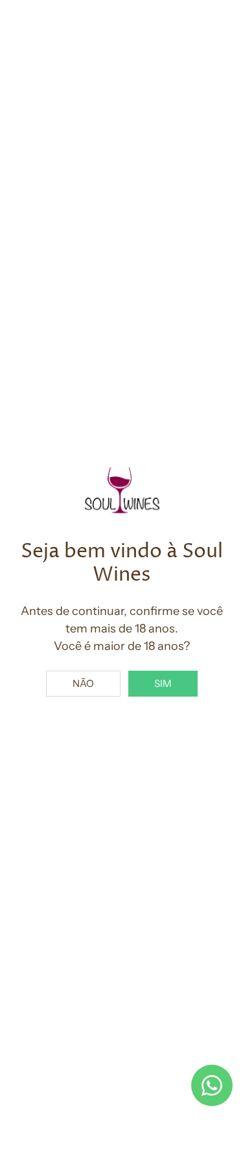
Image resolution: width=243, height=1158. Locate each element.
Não (83, 683)
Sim (163, 683)
